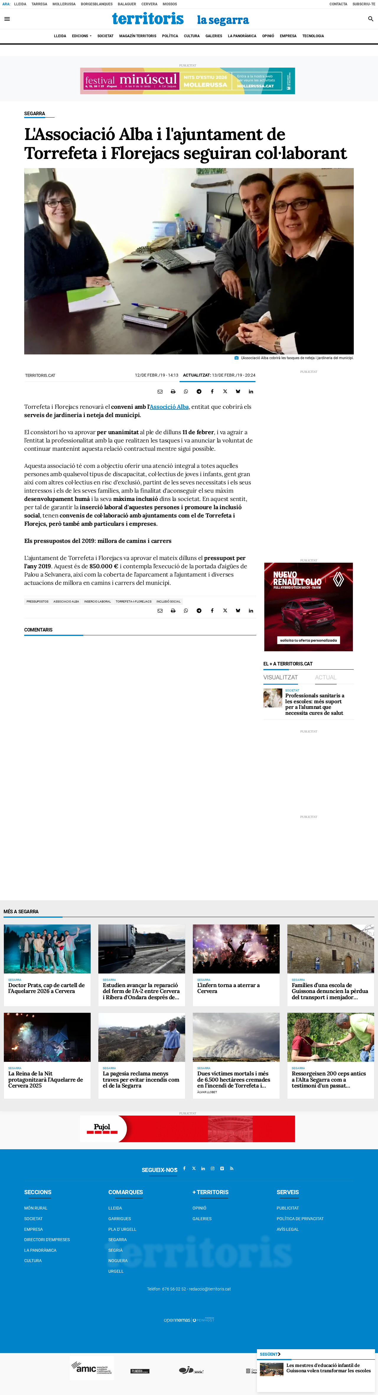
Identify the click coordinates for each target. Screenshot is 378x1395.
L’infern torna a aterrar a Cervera (228, 988)
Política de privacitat (300, 1218)
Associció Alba (169, 406)
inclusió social (168, 601)
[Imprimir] (173, 391)
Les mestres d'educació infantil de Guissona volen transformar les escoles (328, 1367)
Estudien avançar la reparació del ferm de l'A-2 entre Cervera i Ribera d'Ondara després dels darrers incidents (141, 994)
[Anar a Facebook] (184, 1168)
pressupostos (37, 601)
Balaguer (127, 4)
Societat (33, 1218)
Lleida (20, 4)
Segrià (115, 1250)
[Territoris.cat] (181, 19)
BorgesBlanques (97, 4)
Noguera (118, 1260)
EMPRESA (33, 1229)
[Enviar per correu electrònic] (160, 391)
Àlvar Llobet (207, 1092)
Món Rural (36, 1208)
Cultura (33, 1260)
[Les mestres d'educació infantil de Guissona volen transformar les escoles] (272, 1369)
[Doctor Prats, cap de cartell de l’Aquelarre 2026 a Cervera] (47, 948)
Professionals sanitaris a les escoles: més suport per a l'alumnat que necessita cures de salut (314, 704)
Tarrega (39, 4)
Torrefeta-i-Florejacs (133, 601)
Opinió (199, 1208)
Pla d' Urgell (122, 1229)
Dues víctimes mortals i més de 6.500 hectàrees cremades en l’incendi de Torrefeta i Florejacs (233, 1083)
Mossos (170, 4)
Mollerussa (64, 4)
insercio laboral (97, 601)
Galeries (202, 1218)
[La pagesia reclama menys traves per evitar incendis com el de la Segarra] (141, 1037)
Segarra (34, 113)
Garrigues (119, 1218)
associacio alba (66, 601)
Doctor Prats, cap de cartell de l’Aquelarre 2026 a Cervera (46, 988)
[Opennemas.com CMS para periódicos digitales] (189, 1320)
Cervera (149, 4)
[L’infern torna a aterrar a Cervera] (236, 948)
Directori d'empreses (47, 1239)
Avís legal (288, 1229)
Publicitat (288, 1208)
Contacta (338, 4)
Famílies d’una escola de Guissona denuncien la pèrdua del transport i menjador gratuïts (330, 994)
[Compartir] (186, 391)
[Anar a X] (193, 1168)
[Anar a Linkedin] (203, 1168)
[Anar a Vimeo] (222, 1168)
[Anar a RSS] (231, 1168)
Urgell (116, 1271)
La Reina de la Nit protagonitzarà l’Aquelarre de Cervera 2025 (45, 1079)
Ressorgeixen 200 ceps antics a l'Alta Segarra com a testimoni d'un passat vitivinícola (329, 1083)
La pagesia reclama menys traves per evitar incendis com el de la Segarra (141, 1079)
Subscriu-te (364, 4)
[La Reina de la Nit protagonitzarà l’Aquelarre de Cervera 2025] (47, 1037)
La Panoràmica (40, 1250)
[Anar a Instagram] (212, 1168)
